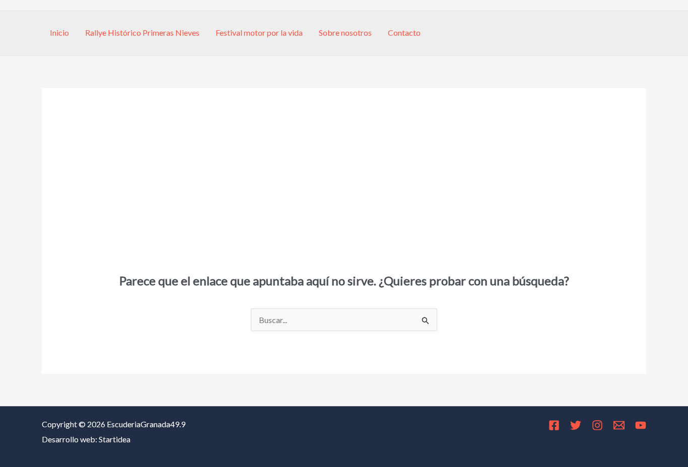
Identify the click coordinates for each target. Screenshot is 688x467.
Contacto (404, 32)
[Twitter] (575, 425)
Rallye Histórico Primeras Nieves (142, 32)
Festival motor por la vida (259, 32)
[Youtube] (640, 425)
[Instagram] (597, 425)
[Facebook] (554, 425)
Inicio (59, 32)
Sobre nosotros (345, 32)
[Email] (619, 425)
